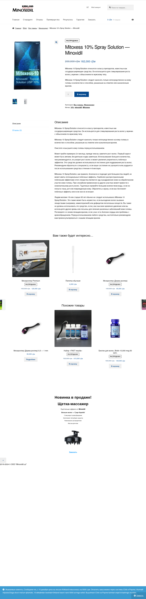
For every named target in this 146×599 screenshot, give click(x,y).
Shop (25, 28)
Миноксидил (43, 28)
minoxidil (78, 107)
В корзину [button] (31, 294)
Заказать (91, 19)
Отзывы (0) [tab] (17, 130)
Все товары (32, 28)
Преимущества (53, 19)
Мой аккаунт (96, 7)
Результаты (68, 19)
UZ (87, 7)
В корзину (81, 94)
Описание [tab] (16, 123)
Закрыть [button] (139, 595)
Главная (15, 19)
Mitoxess (86, 107)
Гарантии (80, 19)
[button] (56, 42)
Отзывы (39, 19)
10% (72, 107)
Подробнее (30, 359)
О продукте (28, 19)
